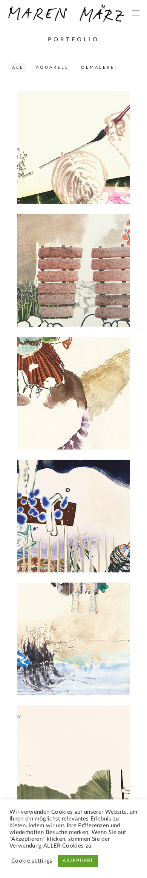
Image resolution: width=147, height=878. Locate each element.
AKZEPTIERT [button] (78, 860)
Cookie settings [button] (31, 861)
